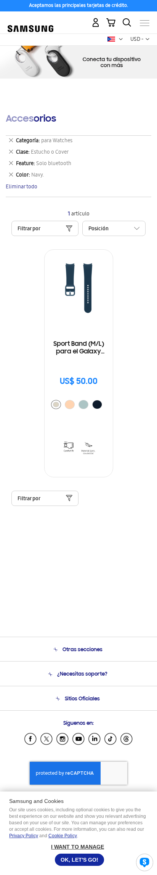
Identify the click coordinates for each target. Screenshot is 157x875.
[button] (121, 39)
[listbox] (78, 405)
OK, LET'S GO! (79, 860)
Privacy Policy (23, 835)
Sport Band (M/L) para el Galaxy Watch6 (78, 348)
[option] (56, 404)
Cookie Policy (62, 835)
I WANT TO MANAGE (77, 847)
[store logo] (30, 20)
